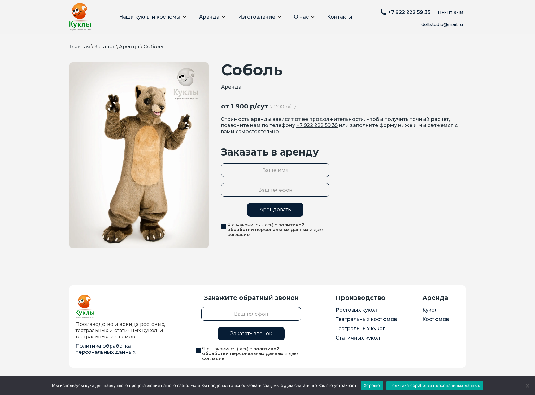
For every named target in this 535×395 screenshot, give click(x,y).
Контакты (339, 17)
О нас (301, 17)
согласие (238, 234)
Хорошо (372, 385)
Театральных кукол (361, 328)
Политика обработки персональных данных (434, 385)
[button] (153, 17)
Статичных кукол (358, 338)
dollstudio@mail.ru (442, 24)
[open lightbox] (139, 155)
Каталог (104, 47)
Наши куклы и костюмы (150, 17)
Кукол (430, 310)
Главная (79, 47)
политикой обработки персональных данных (267, 227)
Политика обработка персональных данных (106, 349)
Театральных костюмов (366, 319)
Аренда (209, 17)
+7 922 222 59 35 (317, 125)
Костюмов (435, 319)
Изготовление (256, 17)
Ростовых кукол (356, 310)
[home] (80, 17)
